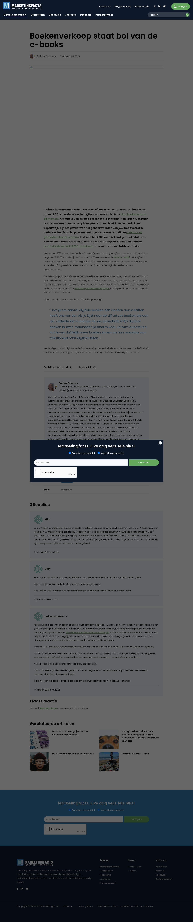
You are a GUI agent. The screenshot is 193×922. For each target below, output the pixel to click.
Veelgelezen (38, 14)
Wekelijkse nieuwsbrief (112, 453)
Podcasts (85, 14)
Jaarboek (70, 14)
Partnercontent (104, 14)
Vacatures (55, 14)
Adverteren (104, 6)
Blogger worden (123, 6)
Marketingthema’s (14, 14)
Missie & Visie (142, 6)
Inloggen (182, 6)
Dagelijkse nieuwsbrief (83, 453)
